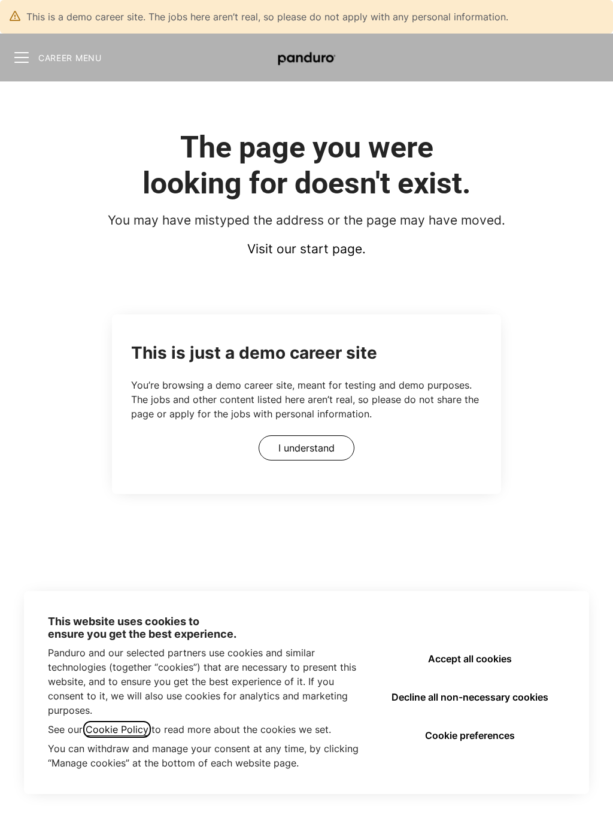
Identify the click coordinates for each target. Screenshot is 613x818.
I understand (306, 448)
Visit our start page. (306, 248)
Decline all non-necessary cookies (470, 697)
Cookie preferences (470, 735)
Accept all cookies (470, 659)
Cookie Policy (117, 729)
